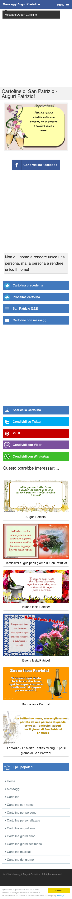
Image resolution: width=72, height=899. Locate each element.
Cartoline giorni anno (21, 836)
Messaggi (13, 789)
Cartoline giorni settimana (24, 844)
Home (10, 781)
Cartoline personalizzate (23, 820)
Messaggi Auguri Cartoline (21, 4)
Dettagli (60, 895)
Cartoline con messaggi (30, 320)
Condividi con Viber (27, 444)
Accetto (58, 890)
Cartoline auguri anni (21, 828)
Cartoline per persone (21, 812)
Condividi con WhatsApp (31, 456)
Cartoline (12, 797)
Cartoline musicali (18, 851)
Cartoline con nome (20, 804)
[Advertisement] (36, 47)
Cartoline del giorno (20, 859)
